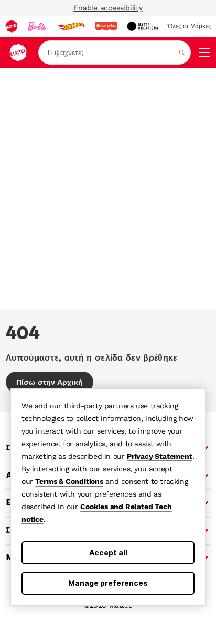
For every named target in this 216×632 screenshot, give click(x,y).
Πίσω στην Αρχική (49, 382)
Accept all (108, 552)
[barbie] (37, 26)
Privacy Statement (159, 456)
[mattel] (11, 26)
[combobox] (114, 52)
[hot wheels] (70, 26)
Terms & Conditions (69, 481)
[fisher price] (106, 26)
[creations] (142, 26)
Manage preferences (108, 582)
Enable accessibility (108, 8)
